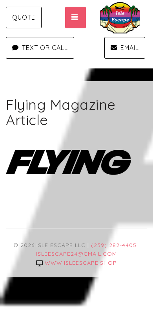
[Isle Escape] (125, 17)
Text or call (45, 48)
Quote (23, 17)
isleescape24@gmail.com (76, 253)
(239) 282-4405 (114, 245)
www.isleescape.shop (81, 262)
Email (129, 48)
